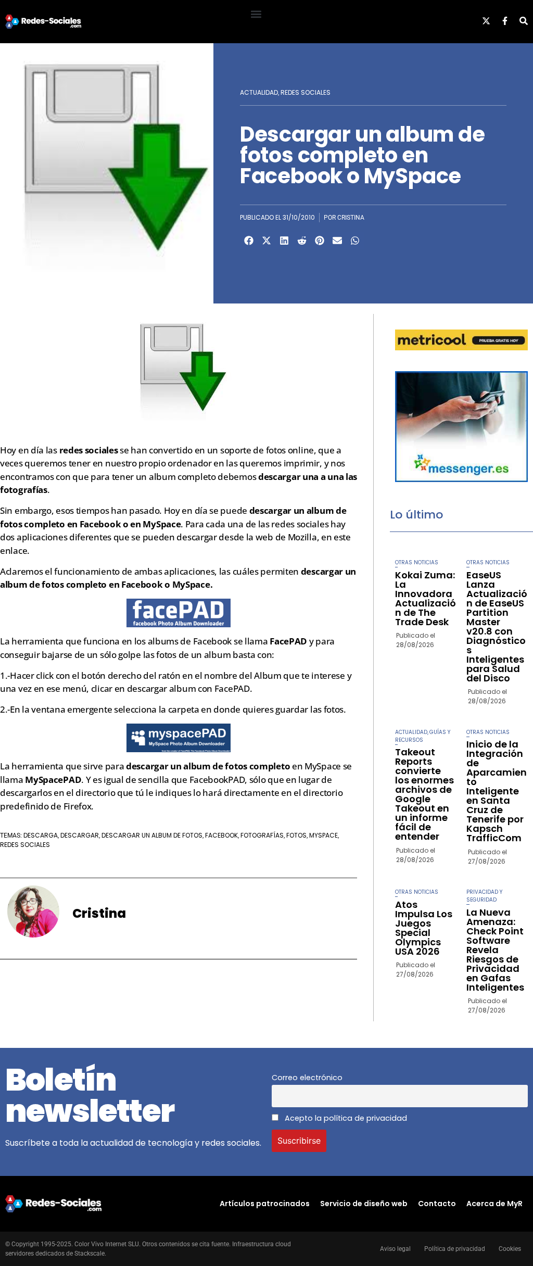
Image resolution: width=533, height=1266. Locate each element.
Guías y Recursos (422, 736)
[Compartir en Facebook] (249, 240)
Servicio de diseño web (364, 1203)
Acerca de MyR (494, 1203)
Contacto (437, 1203)
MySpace (323, 835)
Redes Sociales (306, 92)
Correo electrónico (307, 1077)
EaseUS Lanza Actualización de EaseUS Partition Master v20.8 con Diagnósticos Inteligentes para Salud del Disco (496, 626)
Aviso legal (395, 1248)
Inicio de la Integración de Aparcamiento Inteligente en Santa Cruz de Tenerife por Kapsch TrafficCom (496, 791)
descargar (79, 835)
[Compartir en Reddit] (302, 240)
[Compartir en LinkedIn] (284, 240)
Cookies (510, 1248)
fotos (296, 835)
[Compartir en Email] (337, 240)
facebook (221, 835)
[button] (255, 13)
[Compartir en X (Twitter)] (266, 240)
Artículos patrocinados (265, 1203)
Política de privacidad (454, 1248)
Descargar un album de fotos (151, 835)
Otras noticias (416, 562)
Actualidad (259, 92)
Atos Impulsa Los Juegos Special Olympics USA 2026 (423, 928)
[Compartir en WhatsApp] (355, 240)
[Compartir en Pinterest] (319, 240)
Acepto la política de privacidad (345, 1118)
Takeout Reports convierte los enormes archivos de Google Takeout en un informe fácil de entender (424, 794)
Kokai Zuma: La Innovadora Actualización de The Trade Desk (425, 598)
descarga (40, 835)
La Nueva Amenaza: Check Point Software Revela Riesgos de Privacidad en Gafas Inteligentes (495, 950)
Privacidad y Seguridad (484, 896)
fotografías (262, 835)
